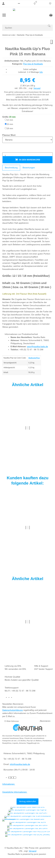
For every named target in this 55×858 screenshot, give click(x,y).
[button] (19, 3)
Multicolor (32, 358)
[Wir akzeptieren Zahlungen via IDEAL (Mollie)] (27, 835)
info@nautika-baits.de (20, 764)
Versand (36, 88)
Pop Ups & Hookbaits (33, 64)
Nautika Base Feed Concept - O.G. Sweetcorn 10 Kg (27, 549)
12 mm (10, 120)
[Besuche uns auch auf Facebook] (9, 698)
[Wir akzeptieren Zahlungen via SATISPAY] (27, 826)
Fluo (38, 358)
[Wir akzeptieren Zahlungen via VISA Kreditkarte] (27, 817)
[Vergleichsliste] (34, 3)
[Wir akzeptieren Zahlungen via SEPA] (27, 823)
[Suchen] (49, 26)
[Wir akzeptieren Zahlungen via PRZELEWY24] (27, 832)
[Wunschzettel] (50, 3)
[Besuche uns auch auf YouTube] (12, 698)
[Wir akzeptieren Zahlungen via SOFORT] (28, 814)
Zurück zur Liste (8, 35)
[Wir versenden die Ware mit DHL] (27, 808)
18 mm (10, 128)
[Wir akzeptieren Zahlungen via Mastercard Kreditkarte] (27, 820)
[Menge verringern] (4, 149)
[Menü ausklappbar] (4, 15)
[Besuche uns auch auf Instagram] (14, 698)
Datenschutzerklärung (12, 710)
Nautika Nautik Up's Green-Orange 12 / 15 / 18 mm (27, 643)
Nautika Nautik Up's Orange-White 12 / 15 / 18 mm (27, 449)
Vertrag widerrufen (27, 801)
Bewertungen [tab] (29, 167)
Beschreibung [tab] (11, 167)
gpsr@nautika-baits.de (37, 346)
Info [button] (41, 72)
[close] (51, 42)
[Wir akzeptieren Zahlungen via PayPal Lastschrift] (27, 811)
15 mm (10, 124)
